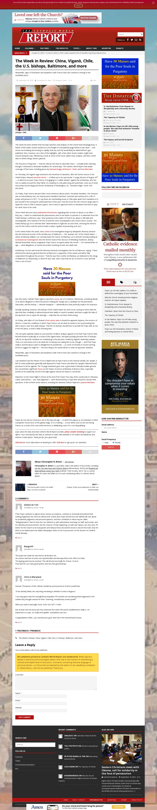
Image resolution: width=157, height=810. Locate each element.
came (47, 231)
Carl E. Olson (109, 142)
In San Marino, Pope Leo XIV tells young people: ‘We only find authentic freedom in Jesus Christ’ (121, 128)
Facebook (19, 757)
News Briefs (20, 53)
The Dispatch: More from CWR (122, 98)
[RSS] (140, 40)
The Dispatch (62, 48)
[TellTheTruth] (60, 747)
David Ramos (109, 133)
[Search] (141, 34)
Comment (19, 675)
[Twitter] (132, 40)
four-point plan (53, 320)
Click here (19, 442)
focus (40, 369)
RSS (16, 769)
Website (18, 707)
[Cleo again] (60, 768)
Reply (20, 538)
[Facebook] (127, 40)
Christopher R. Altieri (44, 80)
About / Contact (79, 800)
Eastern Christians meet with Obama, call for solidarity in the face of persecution (120, 770)
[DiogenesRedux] (60, 777)
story (57, 299)
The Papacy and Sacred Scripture (118, 139)
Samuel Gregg (55, 169)
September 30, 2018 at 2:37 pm (33, 580)
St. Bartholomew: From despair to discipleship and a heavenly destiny (119, 107)
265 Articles (69, 462)
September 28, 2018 (26, 80)
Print (94, 80)
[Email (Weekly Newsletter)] (136, 40)
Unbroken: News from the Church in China (121, 311)
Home (17, 48)
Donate (119, 48)
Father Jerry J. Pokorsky (113, 120)
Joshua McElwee (87, 382)
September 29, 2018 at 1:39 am (33, 508)
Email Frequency (109, 439)
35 (119, 145)
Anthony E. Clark (69, 169)
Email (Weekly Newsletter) (24, 765)
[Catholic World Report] (78, 44)
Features (44, 48)
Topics (76, 48)
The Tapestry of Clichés (114, 117)
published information (47, 212)
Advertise (106, 48)
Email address (108, 424)
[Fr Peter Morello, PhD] (60, 757)
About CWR (91, 48)
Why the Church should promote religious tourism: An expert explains (78, 778)
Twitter (17, 761)
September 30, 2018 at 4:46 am (33, 549)
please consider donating (74, 432)
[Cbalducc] (60, 737)
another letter (40, 177)
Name (18, 693)
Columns (29, 48)
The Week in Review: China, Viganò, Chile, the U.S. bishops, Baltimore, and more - (51, 638)
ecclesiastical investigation (27, 240)
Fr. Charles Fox (110, 111)
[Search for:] (129, 34)
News (65, 80)
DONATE (78, 6)
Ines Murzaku (87, 169)
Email (17, 700)
